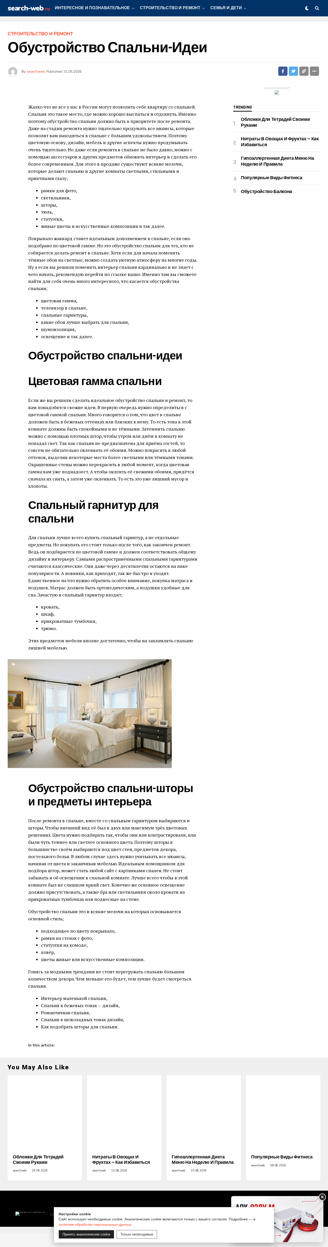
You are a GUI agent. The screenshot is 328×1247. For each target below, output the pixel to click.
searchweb (36, 71)
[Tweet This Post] (293, 71)
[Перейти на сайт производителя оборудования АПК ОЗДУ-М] (277, 1219)
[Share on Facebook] (283, 71)
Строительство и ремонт (170, 8)
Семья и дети (226, 8)
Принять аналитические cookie (86, 1234)
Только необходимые (136, 1234)
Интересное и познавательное (92, 8)
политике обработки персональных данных (95, 1224)
